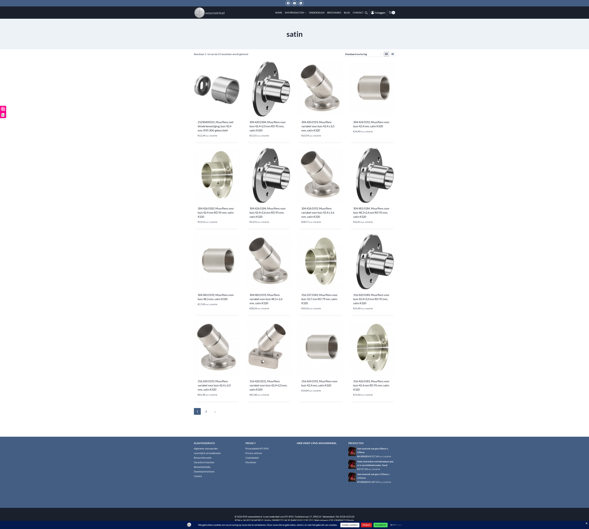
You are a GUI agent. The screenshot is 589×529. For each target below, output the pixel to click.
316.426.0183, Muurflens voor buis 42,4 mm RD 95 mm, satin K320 (371, 385)
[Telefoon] (301, 3)
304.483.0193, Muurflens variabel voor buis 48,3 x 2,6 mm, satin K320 (266, 299)
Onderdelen (316, 12)
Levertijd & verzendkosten (207, 453)
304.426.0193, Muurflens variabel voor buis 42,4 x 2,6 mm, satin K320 (317, 212)
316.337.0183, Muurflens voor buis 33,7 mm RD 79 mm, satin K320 (319, 299)
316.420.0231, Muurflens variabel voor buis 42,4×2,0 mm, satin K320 (268, 385)
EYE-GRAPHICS (337, 520)
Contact (358, 12)
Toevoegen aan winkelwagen (372, 140)
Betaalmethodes (202, 467)
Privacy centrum (253, 453)
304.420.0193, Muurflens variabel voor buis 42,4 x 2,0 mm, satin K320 (317, 126)
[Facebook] (288, 3)
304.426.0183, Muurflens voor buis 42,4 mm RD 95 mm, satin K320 (216, 212)
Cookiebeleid (252, 457)
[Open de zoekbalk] (366, 12)
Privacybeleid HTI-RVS (257, 448)
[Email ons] (294, 3)
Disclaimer (250, 462)
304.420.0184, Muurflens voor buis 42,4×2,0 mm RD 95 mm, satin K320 (268, 126)
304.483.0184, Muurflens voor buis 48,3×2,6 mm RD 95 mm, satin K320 (371, 212)
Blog (347, 12)
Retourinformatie (203, 457)
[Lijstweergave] (392, 54)
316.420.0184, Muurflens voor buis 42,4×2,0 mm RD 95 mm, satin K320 (371, 299)
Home (278, 12)
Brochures (334, 12)
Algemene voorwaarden (206, 448)
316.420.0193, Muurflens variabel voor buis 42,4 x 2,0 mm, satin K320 (214, 385)
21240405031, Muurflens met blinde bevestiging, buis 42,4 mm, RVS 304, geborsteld (215, 126)
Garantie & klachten (204, 462)
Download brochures (204, 471)
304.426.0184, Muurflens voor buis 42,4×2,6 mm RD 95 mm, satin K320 (268, 212)
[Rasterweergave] (386, 54)
